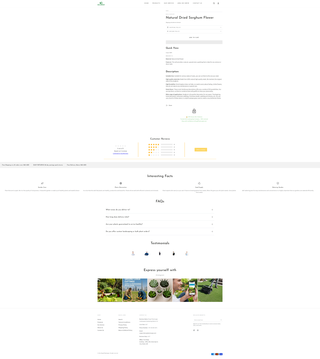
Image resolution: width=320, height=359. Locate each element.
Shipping (168, 22)
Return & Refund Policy (125, 330)
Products (100, 322)
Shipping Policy (123, 327)
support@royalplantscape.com (147, 333)
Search (120, 319)
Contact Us (101, 330)
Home (167, 10)
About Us (100, 327)
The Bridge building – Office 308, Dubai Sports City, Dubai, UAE (148, 342)
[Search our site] (214, 3)
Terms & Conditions (124, 322)
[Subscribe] (221, 320)
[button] (194, 42)
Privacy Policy (122, 325)
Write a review (200, 150)
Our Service (101, 325)
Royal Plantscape (170, 14)
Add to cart (194, 37)
